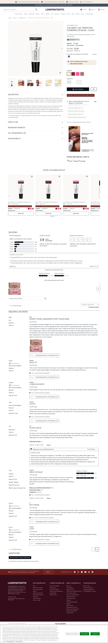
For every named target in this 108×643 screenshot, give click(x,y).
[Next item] (99, 195)
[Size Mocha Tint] (33, 209)
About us (69, 586)
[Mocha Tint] (82, 74)
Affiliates (69, 600)
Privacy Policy (53, 587)
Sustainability (53, 593)
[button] (81, 39)
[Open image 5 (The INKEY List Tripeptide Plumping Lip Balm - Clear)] (48, 83)
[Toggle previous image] (9, 48)
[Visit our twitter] (78, 572)
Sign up (48, 572)
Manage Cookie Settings (72, 633)
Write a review (70, 45)
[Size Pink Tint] (31, 209)
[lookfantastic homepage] (55, 9)
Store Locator (86, 586)
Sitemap (69, 603)
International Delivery (38, 594)
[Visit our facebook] (74, 572)
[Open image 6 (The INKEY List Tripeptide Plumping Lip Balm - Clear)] (58, 83)
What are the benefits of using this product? (77, 117)
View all (95, 54)
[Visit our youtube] (85, 572)
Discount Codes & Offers (73, 594)
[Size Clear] (27, 209)
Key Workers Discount (72, 607)
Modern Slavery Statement (56, 591)
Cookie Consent (12, 597)
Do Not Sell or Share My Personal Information (16, 599)
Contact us (35, 596)
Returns (35, 591)
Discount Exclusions (38, 589)
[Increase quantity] (79, 82)
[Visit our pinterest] (92, 572)
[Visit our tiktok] (89, 572)
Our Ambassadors (71, 598)
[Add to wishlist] (93, 89)
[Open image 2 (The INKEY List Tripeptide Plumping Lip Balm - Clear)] (21, 83)
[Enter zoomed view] (60, 73)
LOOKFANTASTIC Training (89, 591)
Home (9, 17)
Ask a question (79, 45)
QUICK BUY (21, 213)
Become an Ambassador (73, 609)
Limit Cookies (84, 633)
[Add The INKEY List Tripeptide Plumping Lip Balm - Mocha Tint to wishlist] (32, 176)
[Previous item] (9, 195)
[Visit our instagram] (82, 572)
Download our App (37, 587)
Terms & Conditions (54, 586)
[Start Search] (36, 9)
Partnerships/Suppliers (72, 602)
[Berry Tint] (73, 74)
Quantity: (70, 78)
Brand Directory (70, 589)
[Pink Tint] (78, 74)
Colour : (69, 70)
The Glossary (70, 587)
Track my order (36, 600)
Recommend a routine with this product (76, 111)
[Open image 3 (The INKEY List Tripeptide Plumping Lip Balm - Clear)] (30, 83)
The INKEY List (22, 17)
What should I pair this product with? (75, 114)
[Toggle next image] (62, 48)
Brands (15, 17)
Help (34, 586)
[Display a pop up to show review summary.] (19, 208)
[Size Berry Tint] (29, 209)
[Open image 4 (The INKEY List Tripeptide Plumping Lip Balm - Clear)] (39, 83)
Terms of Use (19, 641)
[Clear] (69, 74)
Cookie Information (54, 589)
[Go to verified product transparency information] (73, 39)
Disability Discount (71, 596)
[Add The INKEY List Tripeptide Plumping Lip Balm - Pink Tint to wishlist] (87, 176)
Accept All (95, 633)
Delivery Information (38, 593)
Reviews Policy (53, 594)
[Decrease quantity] (69, 82)
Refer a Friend (70, 605)
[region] (54, 634)
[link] (92, 9)
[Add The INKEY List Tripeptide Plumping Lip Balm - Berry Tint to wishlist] (59, 176)
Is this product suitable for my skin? (75, 107)
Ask (95, 101)
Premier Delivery (37, 598)
